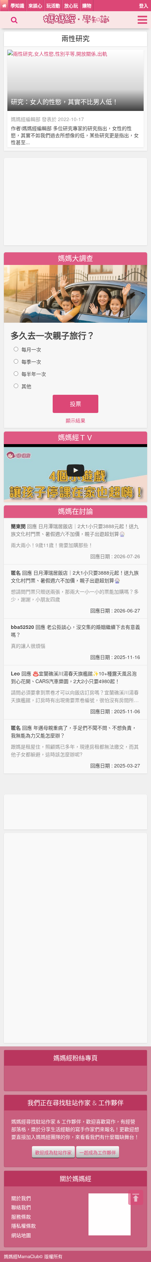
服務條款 (21, 1216)
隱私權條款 (23, 1225)
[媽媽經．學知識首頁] (4, 5)
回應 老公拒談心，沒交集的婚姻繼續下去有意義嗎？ (75, 641)
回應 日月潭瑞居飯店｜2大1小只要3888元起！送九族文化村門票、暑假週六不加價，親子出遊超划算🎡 (75, 591)
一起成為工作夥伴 (97, 1152)
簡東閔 (18, 526)
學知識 (17, 5)
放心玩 (71, 5)
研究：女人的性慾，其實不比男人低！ (64, 102)
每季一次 (31, 361)
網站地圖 (21, 1235)
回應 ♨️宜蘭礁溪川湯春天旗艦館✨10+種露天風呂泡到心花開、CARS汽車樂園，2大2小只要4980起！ (75, 692)
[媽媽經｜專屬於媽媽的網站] (82, 18)
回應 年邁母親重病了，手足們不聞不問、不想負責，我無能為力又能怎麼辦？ (75, 746)
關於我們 (21, 1197)
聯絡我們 (21, 1207)
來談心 (35, 5)
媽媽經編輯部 (25, 119)
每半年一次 (33, 373)
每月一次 (31, 349)
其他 (26, 386)
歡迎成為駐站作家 (53, 1152)
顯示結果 (75, 420)
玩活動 (53, 5)
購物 (86, 5)
